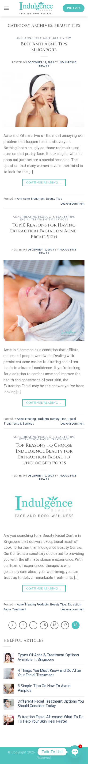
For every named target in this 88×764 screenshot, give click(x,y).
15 (44, 625)
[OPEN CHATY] (75, 751)
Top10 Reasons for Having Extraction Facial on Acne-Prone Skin (44, 231)
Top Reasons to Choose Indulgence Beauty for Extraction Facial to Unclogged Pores (44, 454)
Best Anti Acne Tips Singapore (44, 47)
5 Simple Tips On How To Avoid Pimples (44, 688)
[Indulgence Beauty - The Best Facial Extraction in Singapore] (36, 8)
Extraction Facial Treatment (44, 439)
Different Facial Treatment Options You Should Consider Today (51, 703)
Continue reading (44, 182)
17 (65, 625)
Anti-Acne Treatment (34, 38)
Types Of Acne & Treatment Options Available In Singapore (48, 657)
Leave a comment (72, 203)
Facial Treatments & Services (44, 219)
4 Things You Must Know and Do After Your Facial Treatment (49, 672)
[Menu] (6, 8)
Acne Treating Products (33, 217)
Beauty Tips (62, 38)
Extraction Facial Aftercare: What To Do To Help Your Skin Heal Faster (51, 719)
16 (54, 625)
